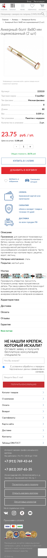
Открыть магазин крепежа (25, 493)
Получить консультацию (23, 384)
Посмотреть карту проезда (25, 484)
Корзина (42, 9)
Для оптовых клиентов (25, 501)
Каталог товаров (10, 392)
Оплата (5, 312)
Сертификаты (8, 418)
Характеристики (10, 300)
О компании (8, 399)
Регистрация (39, 1)
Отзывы (5, 318)
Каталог (13, 9)
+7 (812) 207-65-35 (18, 469)
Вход (29, 1)
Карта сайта (8, 424)
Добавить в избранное (14, 180)
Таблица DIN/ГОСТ (11, 443)
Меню (22, 9)
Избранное (32, 9)
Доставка (6, 306)
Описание (6, 232)
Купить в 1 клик (23, 161)
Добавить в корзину (23, 170)
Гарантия (6, 324)
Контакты (6, 437)
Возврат (6, 411)
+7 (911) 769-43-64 (18, 461)
